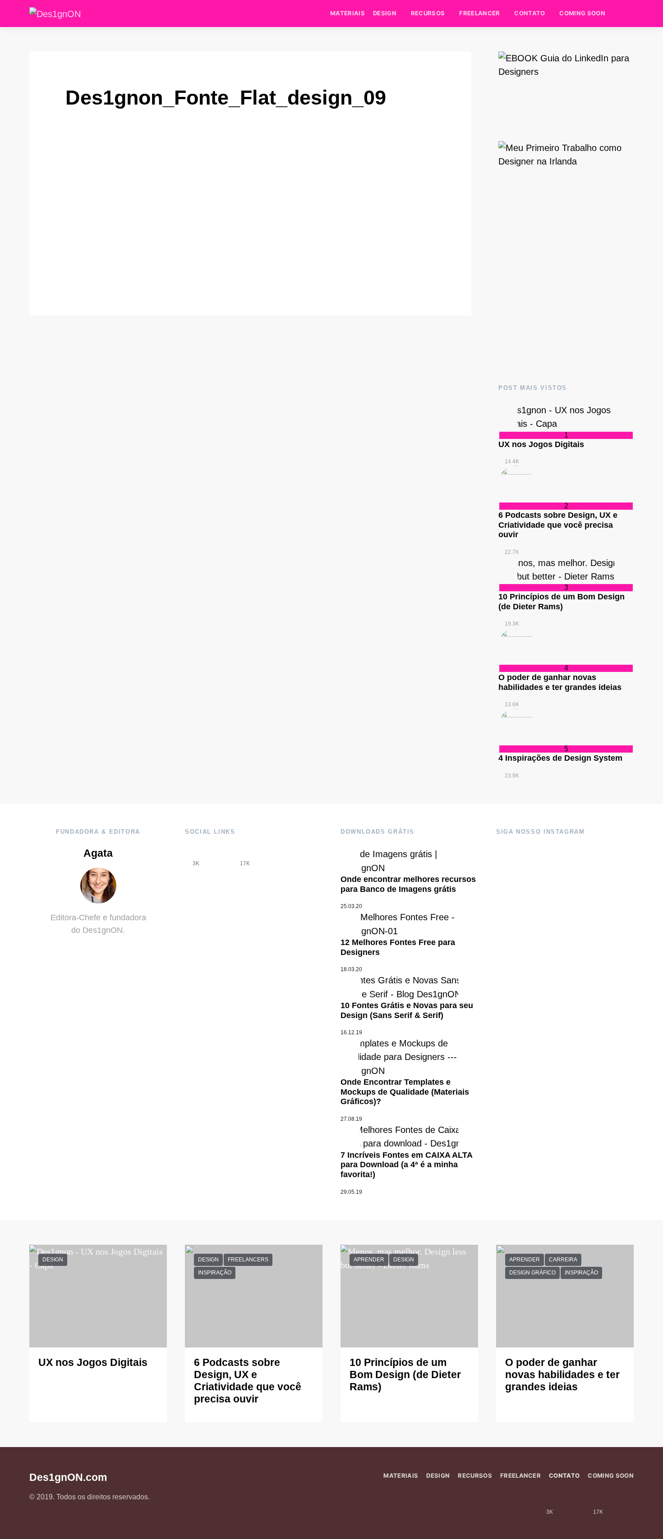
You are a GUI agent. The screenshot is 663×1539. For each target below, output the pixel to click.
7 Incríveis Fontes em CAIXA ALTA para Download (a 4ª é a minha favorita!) (406, 1165)
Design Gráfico (532, 1273)
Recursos (428, 13)
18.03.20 (351, 969)
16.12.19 (351, 1032)
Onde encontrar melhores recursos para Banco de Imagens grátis (408, 884)
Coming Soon (582, 13)
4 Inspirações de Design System (560, 758)
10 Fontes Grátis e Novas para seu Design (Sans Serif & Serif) (407, 1010)
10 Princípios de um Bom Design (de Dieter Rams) (561, 601)
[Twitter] (269, 856)
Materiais (347, 13)
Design (384, 13)
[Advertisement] (566, 294)
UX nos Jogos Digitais (541, 444)
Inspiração (214, 1273)
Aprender (369, 1259)
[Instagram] (220, 856)
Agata (98, 853)
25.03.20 (351, 906)
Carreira (563, 1259)
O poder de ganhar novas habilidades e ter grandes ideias (560, 682)
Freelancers (248, 1259)
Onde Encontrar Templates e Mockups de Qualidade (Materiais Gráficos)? (405, 1092)
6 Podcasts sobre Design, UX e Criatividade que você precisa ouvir (557, 525)
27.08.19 (351, 1119)
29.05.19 (351, 1192)
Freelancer (479, 13)
